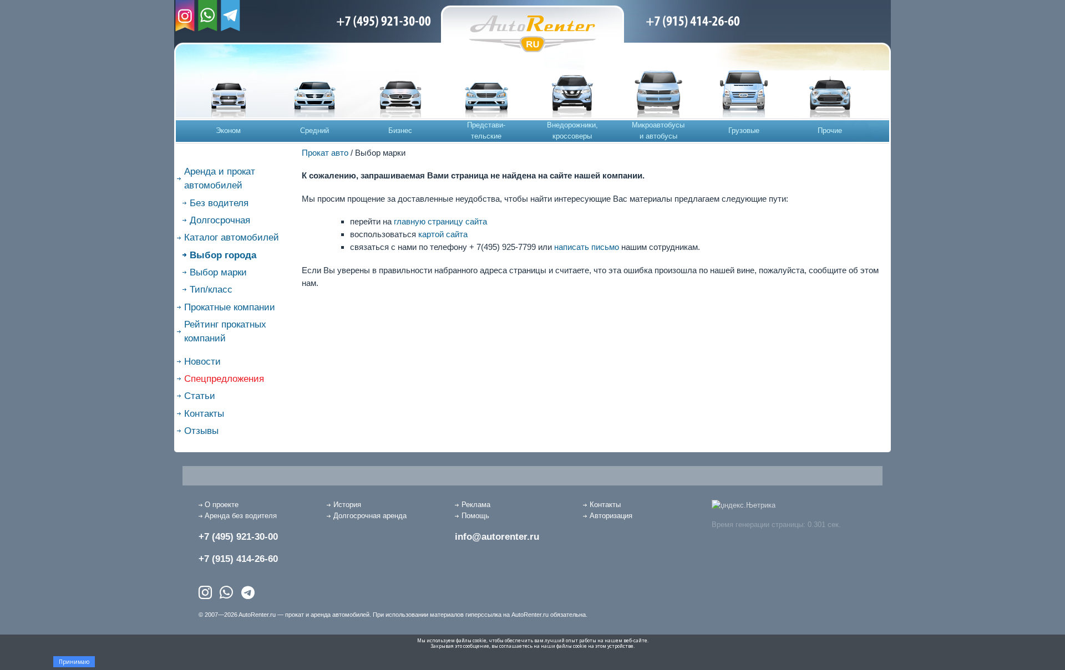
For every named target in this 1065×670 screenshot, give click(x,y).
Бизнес (400, 130)
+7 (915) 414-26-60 (238, 559)
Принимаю (74, 662)
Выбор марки (218, 272)
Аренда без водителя (241, 516)
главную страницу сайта (440, 221)
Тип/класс (211, 289)
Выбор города (223, 255)
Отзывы (201, 431)
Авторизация (611, 516)
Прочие (830, 130)
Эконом (228, 130)
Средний (314, 130)
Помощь (475, 516)
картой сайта (443, 234)
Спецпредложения (224, 379)
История (347, 504)
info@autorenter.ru (497, 536)
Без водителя (219, 203)
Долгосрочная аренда (370, 516)
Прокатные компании (229, 307)
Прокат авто (325, 152)
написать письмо (586, 247)
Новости (202, 361)
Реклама (476, 504)
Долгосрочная (220, 220)
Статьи (199, 396)
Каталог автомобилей (231, 237)
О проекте (222, 504)
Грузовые (743, 130)
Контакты (204, 413)
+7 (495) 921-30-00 (238, 536)
